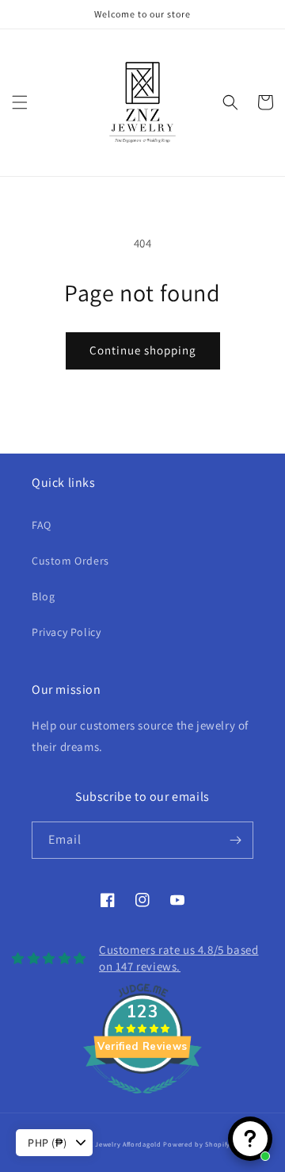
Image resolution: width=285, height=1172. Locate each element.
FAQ (41, 525)
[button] (19, 102)
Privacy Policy (66, 632)
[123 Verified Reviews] (142, 1101)
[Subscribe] (235, 840)
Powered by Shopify (196, 1143)
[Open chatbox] (250, 1138)
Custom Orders (70, 560)
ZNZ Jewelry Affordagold (122, 1143)
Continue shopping (142, 350)
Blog (43, 596)
